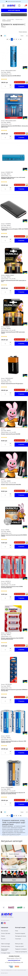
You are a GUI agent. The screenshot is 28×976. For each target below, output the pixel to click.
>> (20, 39)
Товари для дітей (19, 946)
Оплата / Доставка (5, 933)
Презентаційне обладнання (4, 949)
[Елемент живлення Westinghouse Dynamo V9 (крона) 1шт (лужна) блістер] (13, 773)
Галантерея (18, 938)
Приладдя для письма (20, 936)
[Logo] (6, 915)
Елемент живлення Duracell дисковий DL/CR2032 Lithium (14, 535)
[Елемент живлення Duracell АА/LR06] (13, 414)
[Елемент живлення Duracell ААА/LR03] (13, 464)
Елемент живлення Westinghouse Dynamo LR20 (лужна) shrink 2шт (13, 742)
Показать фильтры (23, 31)
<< (7, 39)
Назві (22, 35)
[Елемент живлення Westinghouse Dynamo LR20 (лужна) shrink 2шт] (13, 721)
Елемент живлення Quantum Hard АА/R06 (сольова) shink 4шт (12, 587)
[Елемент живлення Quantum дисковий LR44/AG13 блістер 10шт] (13, 669)
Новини (3, 936)
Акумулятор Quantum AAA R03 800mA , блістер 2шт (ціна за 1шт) (14, 126)
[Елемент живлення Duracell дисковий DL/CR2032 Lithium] (13, 515)
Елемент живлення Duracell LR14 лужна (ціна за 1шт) (13, 281)
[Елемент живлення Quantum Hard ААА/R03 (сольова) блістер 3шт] (13, 618)
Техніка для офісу (10, 19)
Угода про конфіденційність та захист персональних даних (13, 970)
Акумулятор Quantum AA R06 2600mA (11, 75)
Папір (16, 930)
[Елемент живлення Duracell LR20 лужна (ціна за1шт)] (13, 312)
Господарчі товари (5, 952)
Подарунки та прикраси (21, 949)
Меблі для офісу (19, 943)
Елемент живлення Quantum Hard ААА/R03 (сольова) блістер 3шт (12, 638)
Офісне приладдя (5, 943)
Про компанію (4, 930)
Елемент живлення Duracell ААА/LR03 (11, 484)
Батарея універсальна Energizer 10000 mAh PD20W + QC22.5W (14, 229)
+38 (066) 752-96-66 (14, 956)
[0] (24, 5)
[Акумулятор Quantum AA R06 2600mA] (13, 56)
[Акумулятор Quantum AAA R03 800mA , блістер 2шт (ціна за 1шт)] (13, 106)
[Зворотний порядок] (27, 36)
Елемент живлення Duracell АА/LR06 (10, 434)
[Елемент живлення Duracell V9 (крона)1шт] (13, 363)
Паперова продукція (20, 933)
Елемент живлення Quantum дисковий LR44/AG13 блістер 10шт (14, 690)
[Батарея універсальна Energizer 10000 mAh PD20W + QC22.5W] (13, 209)
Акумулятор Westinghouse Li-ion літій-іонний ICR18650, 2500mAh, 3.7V (13, 178)
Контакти (3, 938)
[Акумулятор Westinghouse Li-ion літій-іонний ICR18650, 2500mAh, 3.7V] (13, 157)
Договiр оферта (4, 973)
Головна (3, 19)
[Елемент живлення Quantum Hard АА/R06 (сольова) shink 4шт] (13, 566)
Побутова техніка (19, 19)
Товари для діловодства (21, 951)
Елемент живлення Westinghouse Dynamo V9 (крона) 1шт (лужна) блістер (13, 793)
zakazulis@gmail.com (14, 960)
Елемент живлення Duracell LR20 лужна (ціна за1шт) (13, 332)
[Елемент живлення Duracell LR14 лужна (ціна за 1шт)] (13, 260)
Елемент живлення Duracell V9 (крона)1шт (12, 383)
